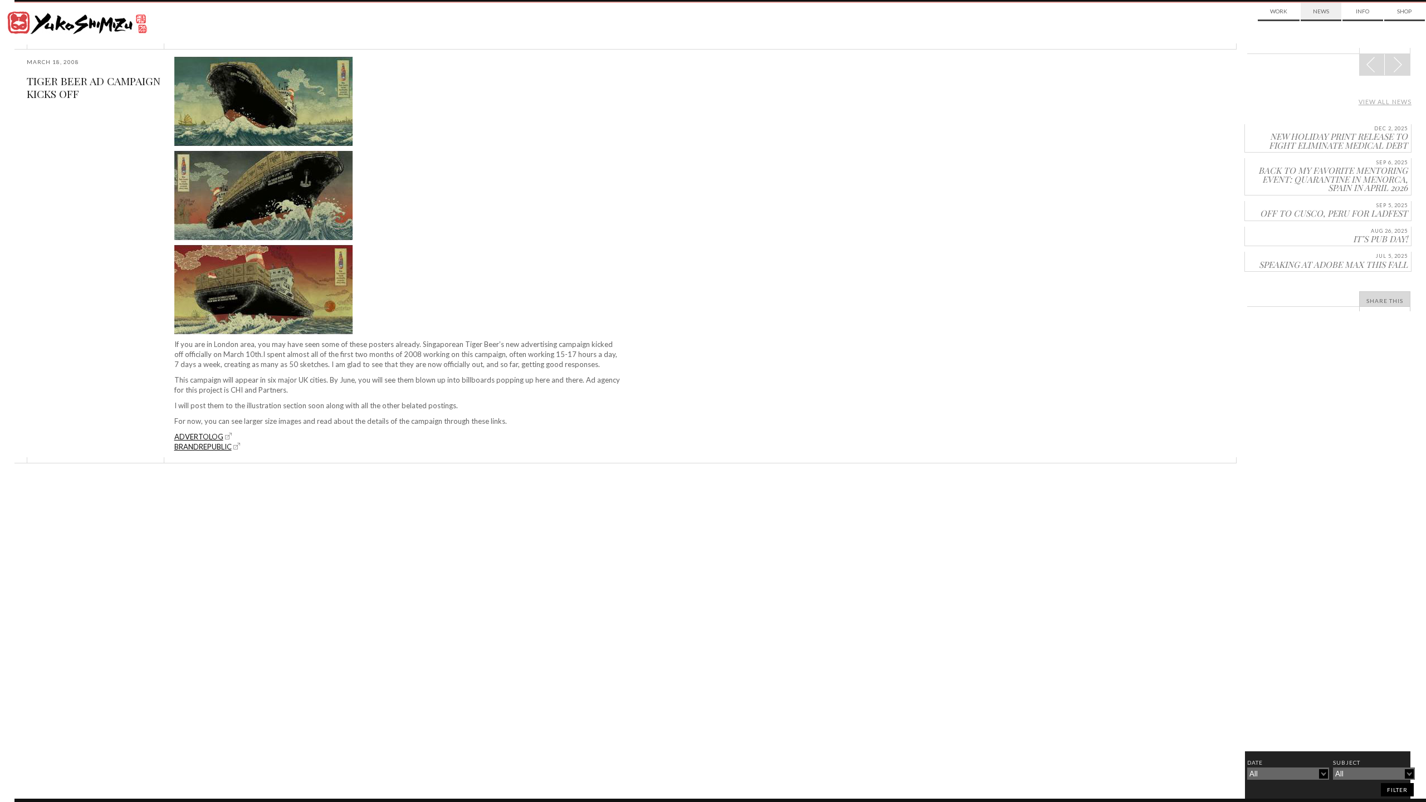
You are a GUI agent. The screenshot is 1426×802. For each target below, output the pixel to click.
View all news (1385, 101)
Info (1362, 11)
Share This (1384, 300)
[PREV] (1397, 64)
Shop (1404, 11)
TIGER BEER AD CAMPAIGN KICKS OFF (93, 87)
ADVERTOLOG (198, 436)
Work (1278, 11)
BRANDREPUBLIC (203, 446)
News (1321, 11)
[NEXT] (1372, 64)
